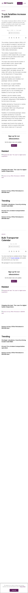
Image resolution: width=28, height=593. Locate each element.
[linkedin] (11, 37)
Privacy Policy (22, 586)
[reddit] (16, 37)
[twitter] (14, 37)
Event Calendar (15, 258)
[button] (3, 3)
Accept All (14, 590)
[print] (25, 37)
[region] (14, 588)
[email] (18, 37)
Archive (3, 10)
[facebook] (9, 37)
